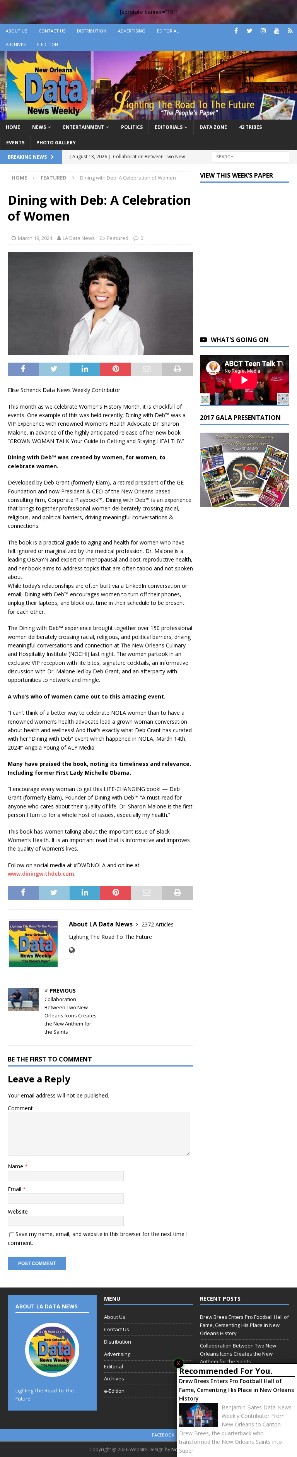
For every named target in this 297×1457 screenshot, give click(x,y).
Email (15, 1189)
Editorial (168, 31)
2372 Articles (158, 924)
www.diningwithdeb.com (41, 873)
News (39, 127)
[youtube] (276, 31)
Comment (20, 1108)
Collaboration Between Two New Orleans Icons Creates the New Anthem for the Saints (238, 1353)
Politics (132, 127)
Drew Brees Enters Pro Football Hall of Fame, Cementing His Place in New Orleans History (236, 1389)
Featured (117, 238)
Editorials (169, 127)
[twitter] (249, 31)
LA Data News (79, 238)
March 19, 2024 (35, 238)
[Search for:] (250, 156)
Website (18, 1211)
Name (16, 1166)
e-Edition (47, 44)
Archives (16, 44)
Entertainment (83, 127)
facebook (163, 1435)
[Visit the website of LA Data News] (72, 950)
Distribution (91, 31)
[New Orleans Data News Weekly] (148, 115)
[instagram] (263, 31)
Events (15, 142)
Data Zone (213, 127)
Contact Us (52, 31)
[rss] (290, 31)
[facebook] (236, 31)
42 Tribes (250, 127)
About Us (16, 31)
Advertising (131, 31)
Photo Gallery (56, 142)
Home (13, 127)
